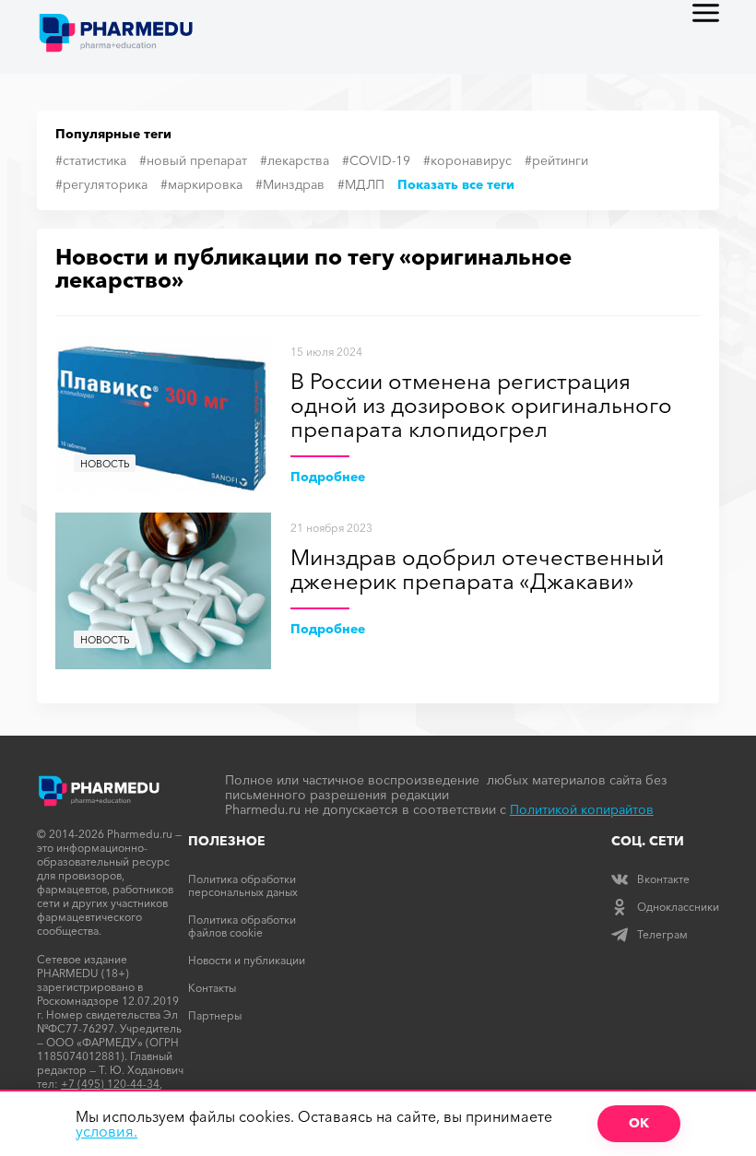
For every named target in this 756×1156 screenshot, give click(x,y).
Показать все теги (455, 184)
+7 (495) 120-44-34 (110, 1084)
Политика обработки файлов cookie (242, 926)
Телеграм (662, 934)
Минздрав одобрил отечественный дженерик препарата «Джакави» (477, 570)
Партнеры (215, 1015)
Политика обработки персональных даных (243, 885)
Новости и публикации (246, 960)
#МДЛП (360, 184)
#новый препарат (193, 160)
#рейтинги (556, 160)
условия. (106, 1131)
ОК (639, 1123)
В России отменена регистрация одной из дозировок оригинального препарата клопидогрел (481, 406)
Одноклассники (678, 907)
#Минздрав (290, 184)
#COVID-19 (376, 160)
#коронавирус (467, 160)
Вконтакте (663, 879)
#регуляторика (101, 184)
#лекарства (294, 160)
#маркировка (201, 184)
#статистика (90, 160)
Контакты (212, 988)
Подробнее (327, 476)
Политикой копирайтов (582, 809)
